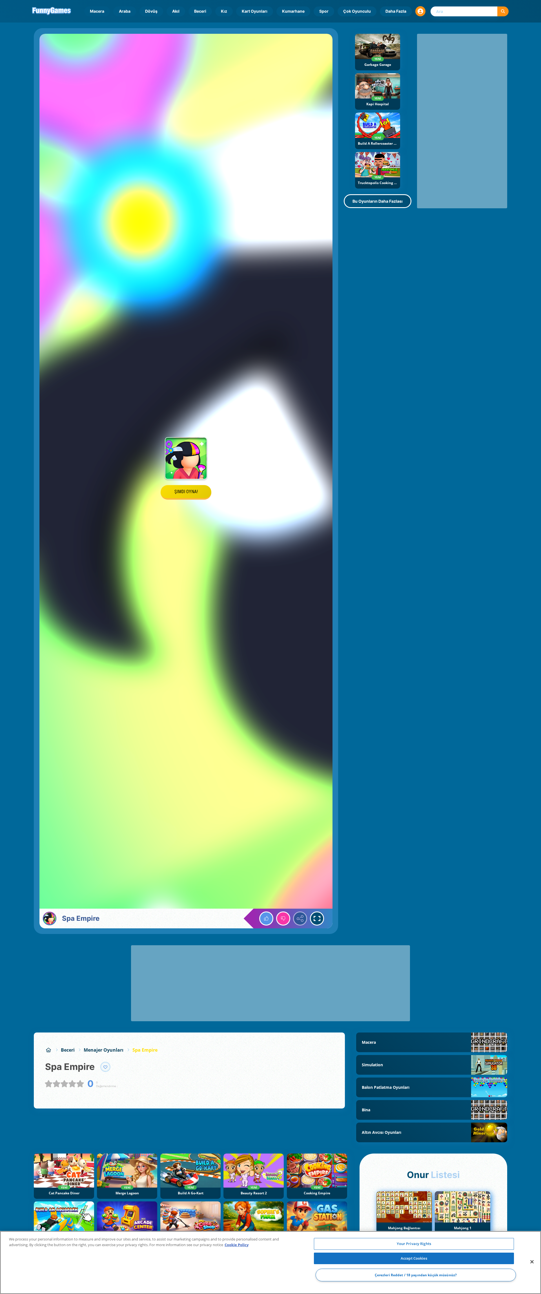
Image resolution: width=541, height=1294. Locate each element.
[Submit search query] (503, 11)
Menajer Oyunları (103, 1050)
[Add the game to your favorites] (105, 1067)
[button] (420, 11)
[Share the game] (300, 918)
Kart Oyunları (254, 11)
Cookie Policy (237, 1244)
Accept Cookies (414, 1258)
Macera (97, 11)
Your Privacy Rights (414, 1243)
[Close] (532, 1262)
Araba (124, 11)
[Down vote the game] (283, 918)
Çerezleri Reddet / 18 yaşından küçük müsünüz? (416, 1275)
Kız (224, 11)
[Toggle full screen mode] (317, 918)
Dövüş (151, 11)
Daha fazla (395, 11)
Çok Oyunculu (357, 11)
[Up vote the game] (266, 918)
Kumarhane (293, 11)
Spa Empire (145, 1050)
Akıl (175, 11)
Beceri (200, 11)
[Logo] (51, 11)
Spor (324, 11)
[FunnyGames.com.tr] (48, 1050)
